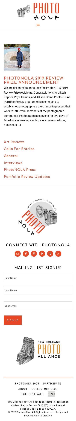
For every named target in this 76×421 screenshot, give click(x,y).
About (23, 388)
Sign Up (13, 320)
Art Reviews (14, 142)
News (51, 394)
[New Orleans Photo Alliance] (38, 364)
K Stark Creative (43, 415)
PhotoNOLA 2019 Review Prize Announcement (33, 80)
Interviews (13, 163)
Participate (52, 383)
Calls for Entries (19, 149)
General (11, 156)
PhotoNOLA (38, 11)
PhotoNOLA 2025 (27, 383)
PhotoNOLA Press (20, 170)
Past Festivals (32, 394)
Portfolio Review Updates (27, 177)
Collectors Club (45, 388)
